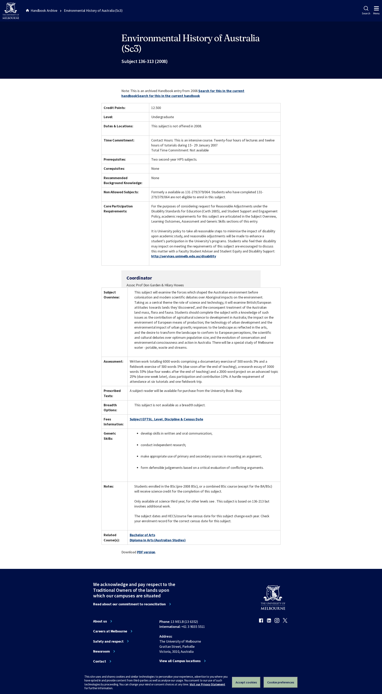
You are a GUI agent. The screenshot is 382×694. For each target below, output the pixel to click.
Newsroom (101, 651)
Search (366, 13)
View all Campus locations (180, 661)
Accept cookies (246, 682)
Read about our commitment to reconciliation (129, 604)
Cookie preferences (280, 682)
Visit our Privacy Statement (207, 684)
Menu (376, 13)
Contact (99, 661)
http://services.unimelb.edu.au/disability (183, 256)
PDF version (146, 552)
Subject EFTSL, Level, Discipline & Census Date (166, 419)
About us (100, 621)
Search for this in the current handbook (168, 95)
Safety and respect (108, 641)
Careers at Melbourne (110, 631)
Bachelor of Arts (142, 535)
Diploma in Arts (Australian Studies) (158, 540)
